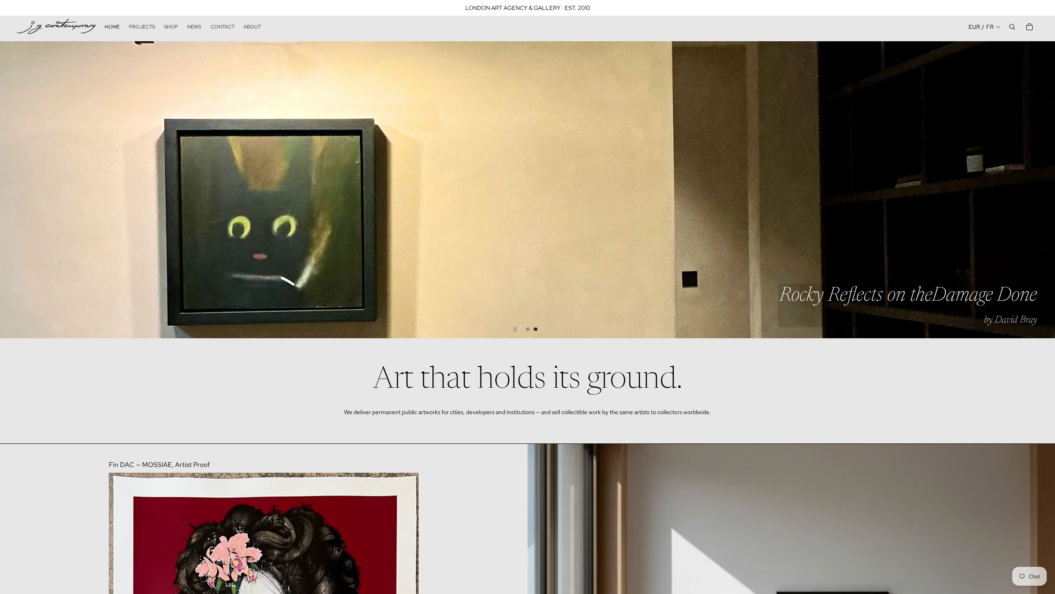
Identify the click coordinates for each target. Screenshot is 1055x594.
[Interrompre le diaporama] (515, 329)
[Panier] (1029, 27)
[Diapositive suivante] (1042, 190)
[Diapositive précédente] (13, 190)
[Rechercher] (1012, 27)
